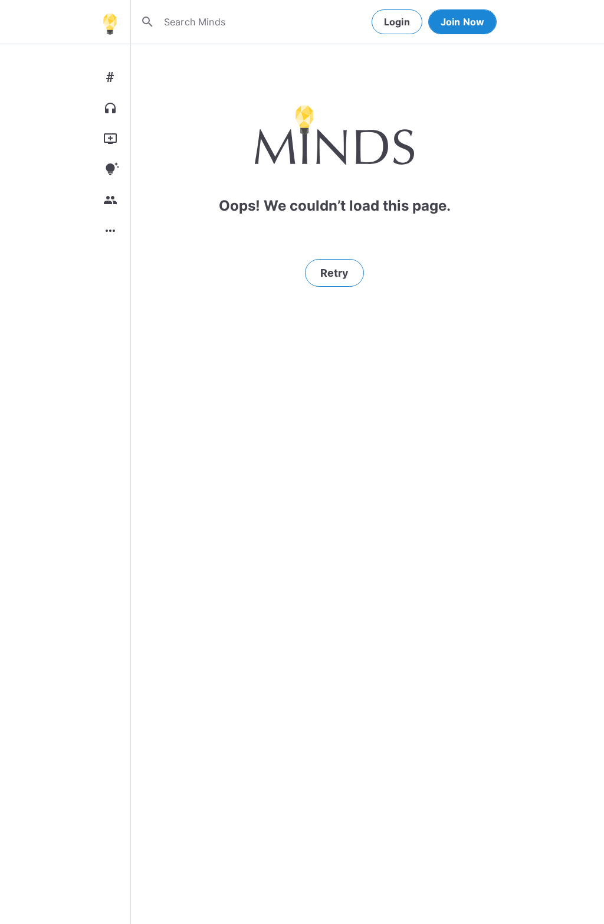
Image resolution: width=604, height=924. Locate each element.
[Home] (109, 21)
